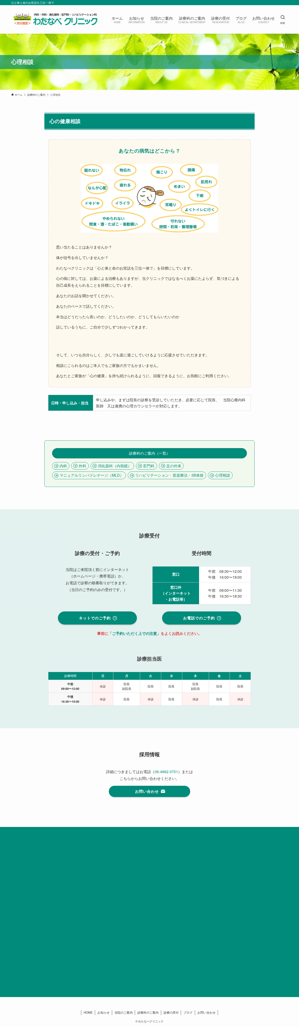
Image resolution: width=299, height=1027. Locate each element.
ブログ (187, 1012)
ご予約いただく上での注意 (134, 633)
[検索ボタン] (283, 19)
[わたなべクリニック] (55, 19)
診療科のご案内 (148, 1012)
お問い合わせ (206, 1012)
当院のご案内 (123, 1012)
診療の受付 (171, 1012)
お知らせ (103, 1012)
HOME (88, 1012)
